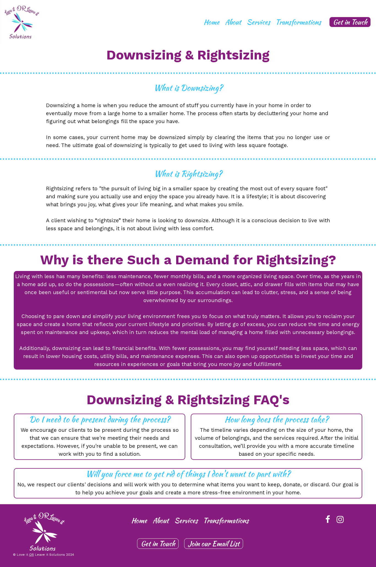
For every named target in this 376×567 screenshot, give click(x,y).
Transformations (298, 22)
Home (211, 22)
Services (258, 22)
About (233, 22)
